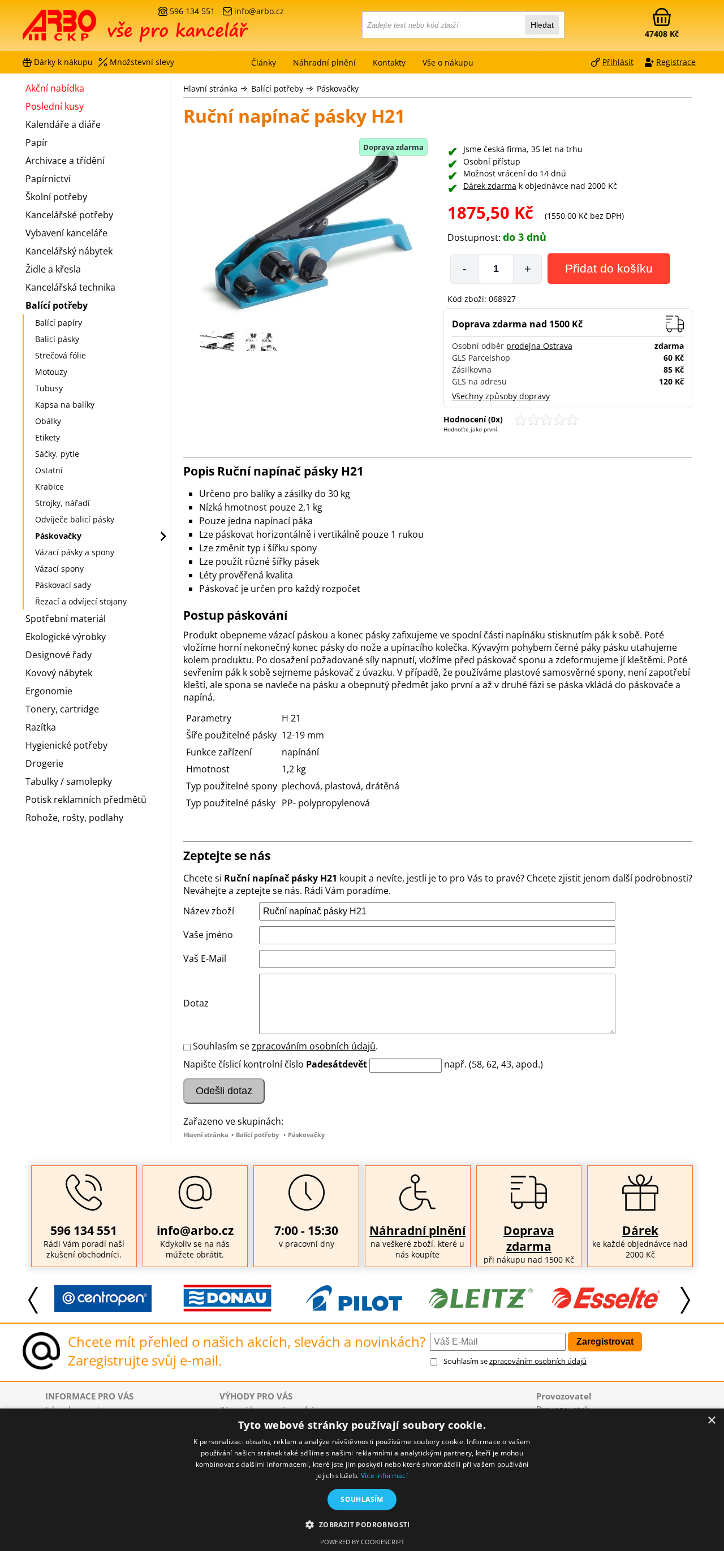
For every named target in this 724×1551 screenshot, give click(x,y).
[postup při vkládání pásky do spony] (261, 348)
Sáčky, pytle (57, 453)
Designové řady (58, 655)
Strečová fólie (60, 355)
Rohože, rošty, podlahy (74, 817)
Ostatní (49, 470)
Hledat (542, 24)
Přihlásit (618, 62)
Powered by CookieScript (362, 1541)
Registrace (676, 62)
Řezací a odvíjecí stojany (81, 601)
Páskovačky (338, 88)
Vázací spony (59, 568)
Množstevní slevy (142, 62)
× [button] (711, 1420)
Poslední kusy (54, 106)
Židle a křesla (53, 269)
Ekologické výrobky (65, 636)
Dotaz (196, 1003)
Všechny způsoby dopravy (501, 396)
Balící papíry (58, 322)
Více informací (384, 1475)
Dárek (640, 1230)
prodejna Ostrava (539, 345)
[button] (362, 1524)
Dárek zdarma (489, 185)
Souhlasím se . (285, 1046)
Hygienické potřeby (66, 745)
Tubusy (49, 388)
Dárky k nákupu (63, 62)
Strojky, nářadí (62, 503)
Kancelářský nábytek (69, 251)
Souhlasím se (515, 1361)
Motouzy (51, 371)
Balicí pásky (57, 339)
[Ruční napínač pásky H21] (307, 231)
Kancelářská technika (70, 287)
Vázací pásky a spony (74, 552)
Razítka (40, 727)
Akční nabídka (54, 88)
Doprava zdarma (528, 1238)
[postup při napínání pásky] (217, 348)
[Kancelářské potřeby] (84, 29)
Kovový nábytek (58, 673)
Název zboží (208, 911)
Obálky (48, 421)
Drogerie (44, 763)
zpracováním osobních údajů (314, 1046)
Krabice (49, 486)
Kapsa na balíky (64, 404)
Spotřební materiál (65, 618)
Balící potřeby (277, 88)
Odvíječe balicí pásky (74, 519)
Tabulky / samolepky (68, 781)
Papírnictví (48, 178)
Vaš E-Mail (204, 958)
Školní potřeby (56, 197)
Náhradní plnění (417, 1230)
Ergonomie (48, 691)
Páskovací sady (63, 585)
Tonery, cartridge (62, 709)
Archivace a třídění (65, 160)
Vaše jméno (208, 934)
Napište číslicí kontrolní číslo (243, 1064)
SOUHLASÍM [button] (362, 1499)
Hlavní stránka (210, 88)
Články (263, 62)
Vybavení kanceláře (66, 233)
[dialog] (362, 1480)
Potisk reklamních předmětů (85, 799)
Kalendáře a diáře (63, 124)
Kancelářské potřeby (69, 215)
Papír (36, 142)
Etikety (47, 437)
